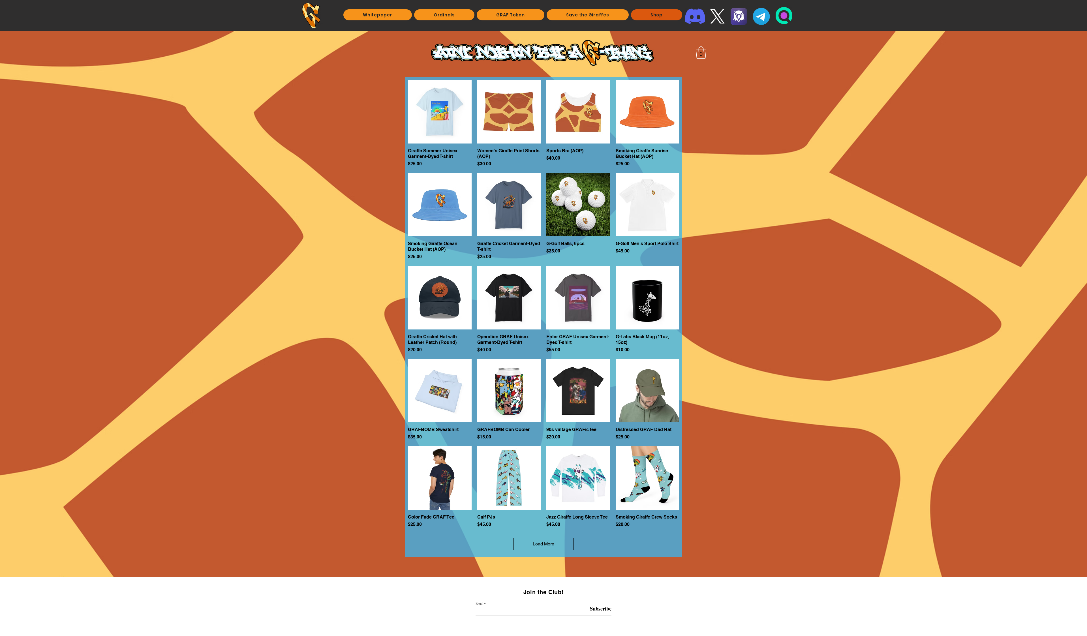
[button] (701, 52)
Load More (543, 544)
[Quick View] (440, 112)
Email (479, 603)
